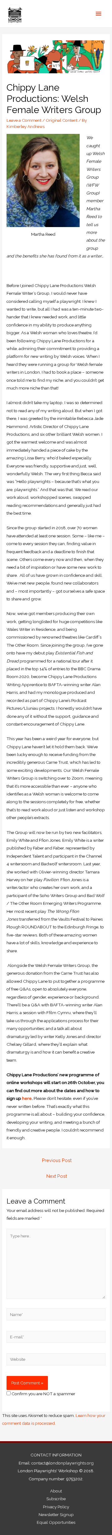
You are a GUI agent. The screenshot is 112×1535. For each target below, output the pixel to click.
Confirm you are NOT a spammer (43, 1393)
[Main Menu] (98, 13)
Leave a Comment (24, 120)
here (27, 1098)
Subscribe (56, 1498)
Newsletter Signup (56, 1514)
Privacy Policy (56, 1506)
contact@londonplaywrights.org (62, 1462)
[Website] (56, 1360)
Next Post (56, 1176)
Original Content (61, 120)
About (56, 1490)
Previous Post (57, 1160)
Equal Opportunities (56, 1522)
